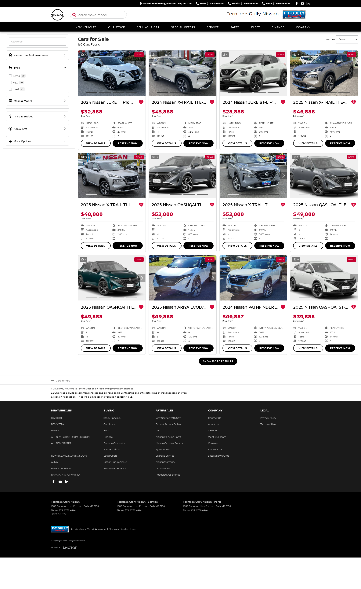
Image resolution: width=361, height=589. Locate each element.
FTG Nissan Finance (114, 468)
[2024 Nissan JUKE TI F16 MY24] (112, 73)
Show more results (218, 361)
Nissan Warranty (165, 462)
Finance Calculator (114, 443)
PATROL (55, 430)
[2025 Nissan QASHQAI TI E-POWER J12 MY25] (324, 175)
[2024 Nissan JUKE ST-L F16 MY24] (253, 73)
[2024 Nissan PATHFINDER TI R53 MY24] (253, 277)
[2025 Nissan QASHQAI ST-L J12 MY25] (324, 277)
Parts (235, 27)
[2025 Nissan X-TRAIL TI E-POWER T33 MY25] (324, 73)
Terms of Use (268, 424)
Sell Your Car (148, 27)
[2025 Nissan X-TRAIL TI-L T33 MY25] (112, 175)
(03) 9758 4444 (67, 510)
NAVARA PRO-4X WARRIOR (66, 474)
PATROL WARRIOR (61, 468)
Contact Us (214, 418)
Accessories (163, 468)
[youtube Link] (302, 3)
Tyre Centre (163, 449)
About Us (213, 424)
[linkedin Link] (308, 3)
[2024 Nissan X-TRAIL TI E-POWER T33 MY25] (182, 73)
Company (303, 27)
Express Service (165, 455)
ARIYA (54, 462)
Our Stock (116, 27)
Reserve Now (128, 143)
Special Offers (183, 27)
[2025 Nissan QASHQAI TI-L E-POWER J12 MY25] (182, 175)
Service (213, 27)
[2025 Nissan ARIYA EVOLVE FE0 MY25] (182, 277)
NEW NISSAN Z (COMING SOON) (69, 455)
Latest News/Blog (218, 455)
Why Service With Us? (168, 418)
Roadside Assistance (168, 474)
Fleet (255, 27)
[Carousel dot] (91, 92)
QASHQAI (56, 418)
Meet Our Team (217, 437)
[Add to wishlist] (141, 102)
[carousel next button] (142, 73)
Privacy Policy (268, 418)
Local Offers (110, 455)
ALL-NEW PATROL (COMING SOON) (70, 437)
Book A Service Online (168, 424)
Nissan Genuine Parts (168, 437)
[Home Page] (57, 14)
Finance (278, 27)
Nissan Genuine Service (169, 443)
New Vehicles (85, 27)
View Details (95, 143)
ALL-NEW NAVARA (61, 443)
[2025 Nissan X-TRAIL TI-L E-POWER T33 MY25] (253, 175)
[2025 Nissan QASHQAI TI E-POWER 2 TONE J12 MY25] (112, 277)
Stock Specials (112, 418)
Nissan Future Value (115, 462)
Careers (213, 430)
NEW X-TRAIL (58, 424)
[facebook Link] (296, 3)
